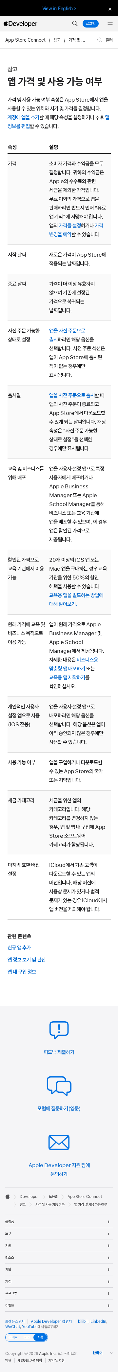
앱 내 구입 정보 (22, 972)
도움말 (53, 1196)
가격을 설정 (70, 225)
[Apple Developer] (20, 23)
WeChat (12, 1326)
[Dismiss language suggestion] (109, 8)
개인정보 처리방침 (30, 1360)
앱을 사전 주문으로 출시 (72, 395)
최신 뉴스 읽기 (14, 1321)
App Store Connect (25, 40)
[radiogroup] (26, 1337)
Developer (29, 1196)
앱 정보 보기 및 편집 (27, 959)
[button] (75, 23)
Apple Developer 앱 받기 (51, 1321)
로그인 (90, 23)
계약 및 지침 (57, 1360)
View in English (57, 8)
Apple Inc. (48, 1353)
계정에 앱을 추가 (23, 117)
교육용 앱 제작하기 (67, 677)
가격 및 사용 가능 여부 (87, 40)
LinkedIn (98, 1321)
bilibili (83, 1321)
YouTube (30, 1326)
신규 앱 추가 (19, 947)
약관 (8, 1360)
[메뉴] (110, 23)
